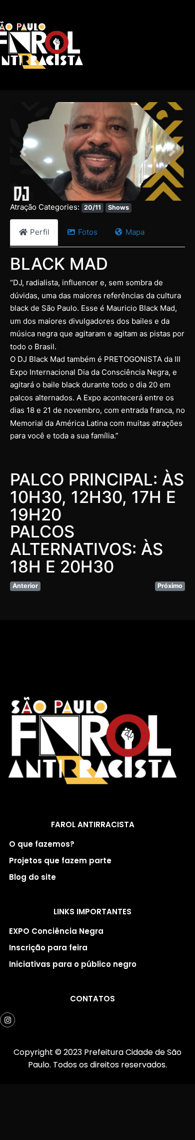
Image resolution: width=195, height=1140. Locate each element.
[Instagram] (7, 1019)
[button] (23, 151)
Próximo (170, 586)
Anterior (25, 586)
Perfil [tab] (40, 232)
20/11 (92, 207)
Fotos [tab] (88, 232)
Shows (118, 207)
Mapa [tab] (135, 232)
